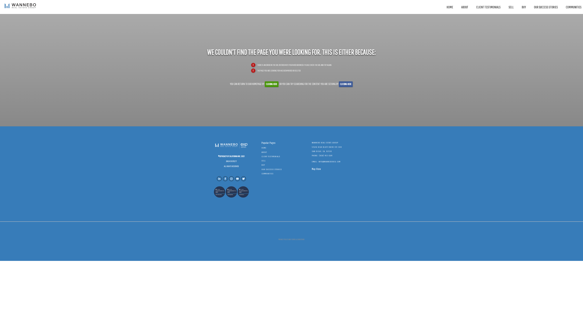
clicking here (271, 84)
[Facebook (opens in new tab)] (225, 178)
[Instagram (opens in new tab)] (231, 178)
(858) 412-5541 (326, 155)
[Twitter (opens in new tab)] (243, 178)
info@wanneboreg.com (329, 162)
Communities (573, 7)
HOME (450, 7)
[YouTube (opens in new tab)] (237, 178)
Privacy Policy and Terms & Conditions (291, 239)
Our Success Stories (546, 7)
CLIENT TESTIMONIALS (488, 7)
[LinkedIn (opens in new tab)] (219, 178)
